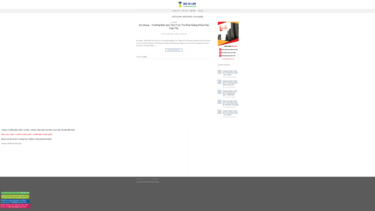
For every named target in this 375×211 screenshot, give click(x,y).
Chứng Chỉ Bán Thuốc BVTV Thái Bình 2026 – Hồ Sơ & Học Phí (230, 83)
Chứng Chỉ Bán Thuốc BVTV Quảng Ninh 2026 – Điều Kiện (230, 93)
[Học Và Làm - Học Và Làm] (187, 4)
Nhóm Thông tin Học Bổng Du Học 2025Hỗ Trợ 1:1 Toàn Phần (14, 206)
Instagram (154, 179)
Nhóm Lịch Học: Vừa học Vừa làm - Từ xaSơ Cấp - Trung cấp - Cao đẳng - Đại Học (15, 196)
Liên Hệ (200, 11)
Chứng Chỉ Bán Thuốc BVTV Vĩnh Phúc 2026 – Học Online (230, 73)
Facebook (139, 179)
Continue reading (174, 50)
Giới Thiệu (184, 11)
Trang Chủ (176, 11)
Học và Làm (183, 34)
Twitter (147, 179)
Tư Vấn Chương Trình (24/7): (15, 193)
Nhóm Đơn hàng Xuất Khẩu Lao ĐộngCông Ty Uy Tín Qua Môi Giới (13, 201)
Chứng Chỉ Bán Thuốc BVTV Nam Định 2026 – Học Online (230, 113)
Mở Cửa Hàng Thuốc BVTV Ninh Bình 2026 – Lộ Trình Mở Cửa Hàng (231, 103)
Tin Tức (192, 11)
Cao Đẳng (174, 22)
